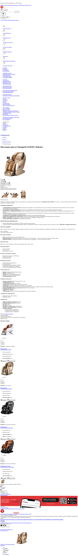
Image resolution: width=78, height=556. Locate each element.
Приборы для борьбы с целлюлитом (10, 110)
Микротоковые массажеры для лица (10, 115)
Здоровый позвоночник (8, 92)
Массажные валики (7, 83)
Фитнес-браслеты (6, 75)
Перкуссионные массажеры (8, 105)
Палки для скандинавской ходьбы (10, 90)
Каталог (5, 122)
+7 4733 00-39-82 (4, 20)
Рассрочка (5, 127)
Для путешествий (6, 119)
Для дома (5, 67)
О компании (5, 124)
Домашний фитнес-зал (5, 135)
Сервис (4, 128)
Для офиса (5, 68)
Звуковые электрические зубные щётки (11, 117)
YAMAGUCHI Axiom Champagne (6, 388)
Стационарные (6, 80)
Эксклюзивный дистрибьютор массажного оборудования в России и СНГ (15, 5)
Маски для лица (6, 109)
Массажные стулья (7, 82)
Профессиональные (7, 81)
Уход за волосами (6, 108)
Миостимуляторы (6, 104)
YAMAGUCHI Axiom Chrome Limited (7, 467)
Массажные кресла (9, 313)
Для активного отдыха (7, 118)
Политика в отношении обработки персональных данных (12, 508)
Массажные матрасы (7, 88)
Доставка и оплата (7, 125)
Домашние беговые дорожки (9, 74)
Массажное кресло (3, 348)
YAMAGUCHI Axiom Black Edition (6, 427)
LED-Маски (5, 114)
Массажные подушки (7, 87)
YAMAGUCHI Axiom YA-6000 (5, 349)
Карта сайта (29, 522)
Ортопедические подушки (8, 91)
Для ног (4, 98)
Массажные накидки (7, 86)
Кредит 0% (19, 522)
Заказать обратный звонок (13, 20)
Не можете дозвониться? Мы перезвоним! (5, 495)
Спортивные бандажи (7, 77)
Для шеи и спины (6, 97)
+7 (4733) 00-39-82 (4, 507)
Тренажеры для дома (7, 73)
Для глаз (4, 102)
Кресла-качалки (6, 71)
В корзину (4, 361)
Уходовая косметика (7, 113)
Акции (4, 123)
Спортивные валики (7, 76)
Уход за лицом (6, 107)
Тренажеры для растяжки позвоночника (11, 95)
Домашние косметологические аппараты (11, 111)
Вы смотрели (3, 529)
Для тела (5, 101)
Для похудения (6, 103)
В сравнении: (9, 529)
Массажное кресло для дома (5, 466)
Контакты (5, 129)
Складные (5, 79)
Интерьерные (6, 69)
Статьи (4, 130)
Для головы (5, 99)
